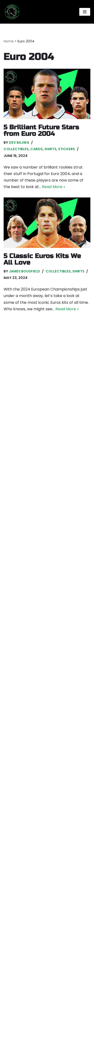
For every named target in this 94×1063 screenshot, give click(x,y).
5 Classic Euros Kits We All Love (42, 259)
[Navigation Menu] (84, 12)
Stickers (66, 149)
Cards (36, 149)
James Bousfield (24, 271)
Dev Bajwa (19, 142)
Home (9, 41)
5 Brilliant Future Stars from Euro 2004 (41, 130)
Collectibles (16, 149)
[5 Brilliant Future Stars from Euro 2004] (47, 94)
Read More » (53, 187)
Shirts (50, 149)
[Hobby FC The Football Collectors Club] (12, 11)
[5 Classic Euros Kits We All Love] (47, 222)
